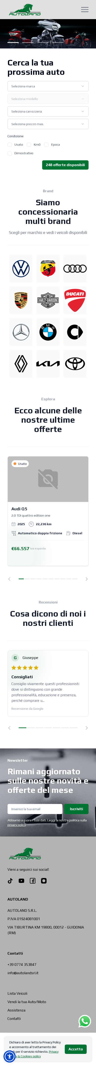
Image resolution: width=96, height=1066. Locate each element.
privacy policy (16, 825)
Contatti (14, 1018)
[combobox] (48, 86)
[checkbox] (9, 145)
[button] (9, 1056)
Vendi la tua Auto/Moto (26, 1002)
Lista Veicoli (17, 993)
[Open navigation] (85, 9)
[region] (48, 518)
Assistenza (16, 1010)
